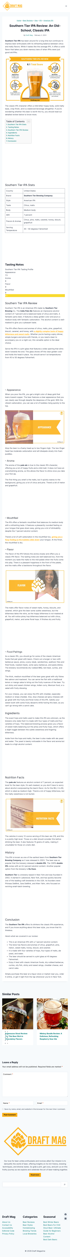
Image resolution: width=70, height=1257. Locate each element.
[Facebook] (65, 1214)
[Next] (64, 1022)
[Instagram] (65, 1218)
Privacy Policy (8, 1234)
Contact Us (7, 1225)
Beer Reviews (28, 20)
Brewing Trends (29, 1231)
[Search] (64, 1184)
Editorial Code (8, 1231)
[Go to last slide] (5, 1022)
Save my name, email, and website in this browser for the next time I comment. (35, 1109)
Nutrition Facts (14, 135)
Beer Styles (28, 1225)
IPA (40, 20)
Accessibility (7, 1228)
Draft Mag (29, 35)
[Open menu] (66, 6)
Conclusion (12, 141)
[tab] (7, 1028)
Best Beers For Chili (51, 1225)
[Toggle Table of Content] (28, 121)
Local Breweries (29, 1234)
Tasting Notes (13, 127)
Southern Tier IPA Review (18, 130)
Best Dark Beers (50, 1239)
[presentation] (17, 1013)
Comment (8, 1074)
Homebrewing (29, 1228)
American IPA (48, 20)
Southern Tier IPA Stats (17, 124)
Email (40, 1103)
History (11, 138)
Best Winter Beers (51, 1222)
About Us (6, 1222)
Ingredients (13, 133)
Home (19, 20)
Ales (36, 20)
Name (6, 1103)
